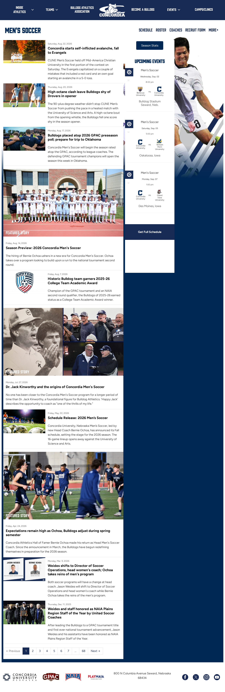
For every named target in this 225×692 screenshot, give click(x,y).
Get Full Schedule (149, 232)
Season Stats (149, 45)
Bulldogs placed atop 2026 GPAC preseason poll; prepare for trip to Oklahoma (83, 137)
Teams (50, 9)
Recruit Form (195, 30)
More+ (213, 30)
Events (171, 9)
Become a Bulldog (142, 9)
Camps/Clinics (204, 9)
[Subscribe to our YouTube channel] (216, 677)
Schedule (146, 30)
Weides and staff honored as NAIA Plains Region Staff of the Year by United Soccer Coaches (81, 613)
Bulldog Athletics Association (82, 9)
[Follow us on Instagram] (206, 677)
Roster (161, 30)
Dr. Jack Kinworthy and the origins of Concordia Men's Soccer (55, 387)
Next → (95, 651)
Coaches (175, 30)
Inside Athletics (19, 9)
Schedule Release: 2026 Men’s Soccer (78, 418)
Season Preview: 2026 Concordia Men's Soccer (43, 248)
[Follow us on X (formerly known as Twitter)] (195, 677)
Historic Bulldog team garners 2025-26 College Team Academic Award (79, 281)
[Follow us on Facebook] (185, 677)
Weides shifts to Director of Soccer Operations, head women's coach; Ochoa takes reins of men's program (80, 570)
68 (83, 651)
